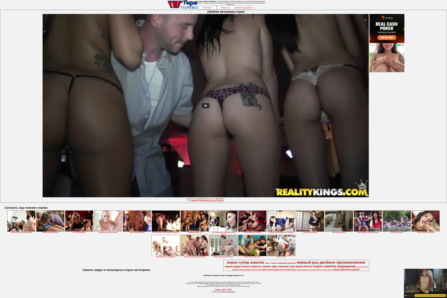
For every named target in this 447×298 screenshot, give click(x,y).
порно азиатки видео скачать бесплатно (278, 270)
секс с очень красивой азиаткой (280, 263)
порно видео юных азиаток (243, 266)
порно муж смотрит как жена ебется (287, 266)
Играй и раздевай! (243, 8)
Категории (207, 8)
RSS (230, 290)
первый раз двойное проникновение (331, 262)
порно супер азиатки (245, 262)
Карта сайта (220, 290)
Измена (221, 200)
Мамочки (195, 200)
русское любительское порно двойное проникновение (314, 269)
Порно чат (225, 8)
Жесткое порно (212, 200)
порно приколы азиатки (346, 269)
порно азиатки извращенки (334, 266)
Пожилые (202, 200)
